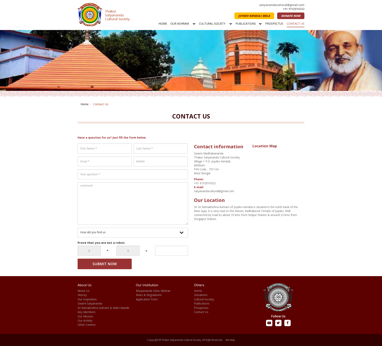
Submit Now (105, 263)
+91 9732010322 (293, 9)
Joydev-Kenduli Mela (254, 16)
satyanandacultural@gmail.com (281, 5)
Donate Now (290, 16)
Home (163, 23)
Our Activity (85, 320)
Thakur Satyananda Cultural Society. (182, 340)
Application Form (147, 299)
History (82, 295)
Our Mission (85, 316)
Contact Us (295, 23)
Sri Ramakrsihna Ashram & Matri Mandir (103, 308)
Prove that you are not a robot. (101, 243)
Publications (246, 23)
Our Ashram (180, 23)
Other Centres (87, 325)
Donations (201, 295)
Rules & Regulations (149, 295)
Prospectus (274, 23)
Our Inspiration (87, 299)
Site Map (230, 340)
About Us (84, 291)
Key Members (87, 312)
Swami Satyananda (90, 303)
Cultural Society (212, 23)
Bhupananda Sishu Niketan (153, 291)
